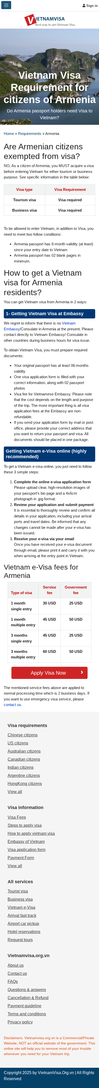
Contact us (17, 973)
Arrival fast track (22, 915)
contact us (12, 704)
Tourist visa (18, 891)
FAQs (13, 981)
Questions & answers (27, 990)
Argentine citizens (24, 775)
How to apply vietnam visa (31, 833)
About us (16, 965)
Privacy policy (20, 1022)
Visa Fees (17, 817)
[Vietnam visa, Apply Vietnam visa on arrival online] (49, 19)
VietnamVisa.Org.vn (56, 1073)
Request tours (20, 940)
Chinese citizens (23, 735)
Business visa (20, 899)
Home (9, 133)
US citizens (18, 743)
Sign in (91, 6)
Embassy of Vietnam (26, 841)
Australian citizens (24, 751)
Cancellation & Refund (28, 998)
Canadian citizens (24, 759)
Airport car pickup (23, 923)
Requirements (29, 133)
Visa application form (26, 850)
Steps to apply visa (25, 825)
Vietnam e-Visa (21, 907)
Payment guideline (24, 1006)
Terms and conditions (27, 1014)
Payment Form (21, 858)
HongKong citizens (25, 783)
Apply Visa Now (48, 673)
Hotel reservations (24, 932)
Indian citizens (21, 767)
